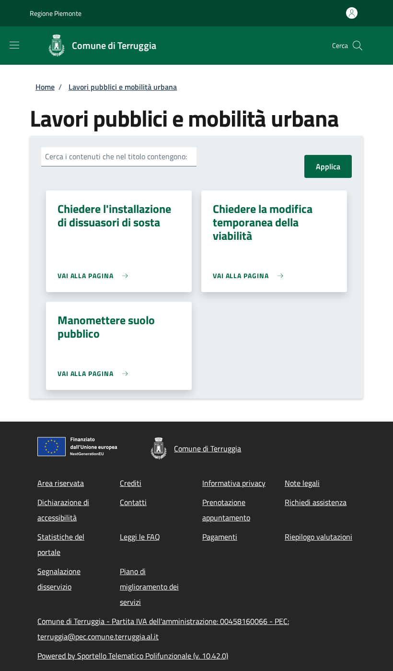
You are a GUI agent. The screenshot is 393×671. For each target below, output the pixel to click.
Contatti (133, 502)
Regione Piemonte (55, 13)
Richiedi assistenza (316, 502)
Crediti (130, 483)
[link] (95, 276)
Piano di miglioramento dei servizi (149, 586)
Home (45, 87)
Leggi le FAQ (140, 536)
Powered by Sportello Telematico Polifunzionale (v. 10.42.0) (132, 655)
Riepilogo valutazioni (318, 536)
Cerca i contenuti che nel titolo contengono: (116, 156)
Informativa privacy (234, 483)
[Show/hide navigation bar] (14, 45)
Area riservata (60, 483)
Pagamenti (219, 536)
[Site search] (357, 45)
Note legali (302, 483)
